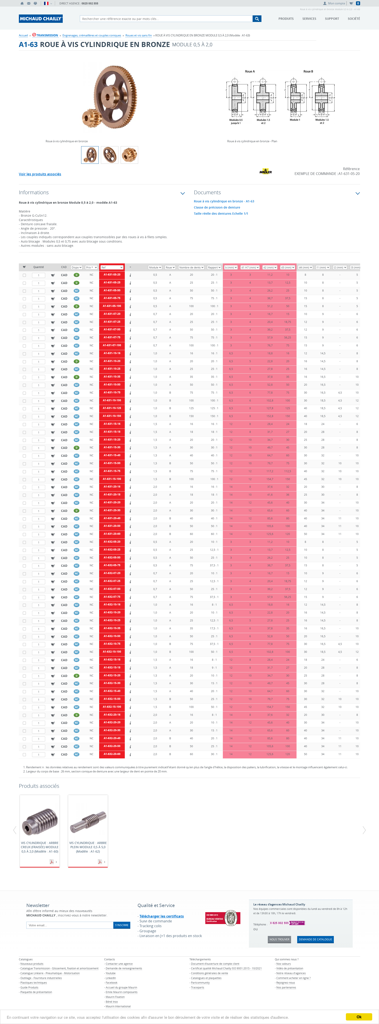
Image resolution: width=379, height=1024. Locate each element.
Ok (359, 1016)
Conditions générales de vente (209, 973)
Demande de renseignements (124, 968)
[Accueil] (22, 3)
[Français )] (48, 3)
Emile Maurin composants (122, 992)
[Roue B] (109, 155)
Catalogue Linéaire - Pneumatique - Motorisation (50, 973)
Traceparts (197, 987)
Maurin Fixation (115, 997)
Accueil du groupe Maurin (121, 987)
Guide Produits (29, 987)
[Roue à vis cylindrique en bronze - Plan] (280, 100)
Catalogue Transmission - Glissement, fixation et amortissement (59, 968)
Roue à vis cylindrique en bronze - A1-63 (224, 201)
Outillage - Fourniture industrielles (41, 978)
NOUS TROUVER (279, 939)
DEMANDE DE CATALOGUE (315, 939)
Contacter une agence (119, 963)
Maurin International (118, 1006)
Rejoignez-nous (285, 982)
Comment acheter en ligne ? (293, 978)
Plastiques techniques (33, 982)
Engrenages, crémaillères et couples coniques (92, 35)
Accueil (23, 35)
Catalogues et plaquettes (206, 978)
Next (172, 95)
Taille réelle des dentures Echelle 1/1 (221, 213)
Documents (52, 862)
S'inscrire (122, 925)
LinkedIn (111, 978)
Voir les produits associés (40, 174)
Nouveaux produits (31, 963)
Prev (47, 95)
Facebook (111, 982)
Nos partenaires (286, 987)
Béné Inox (112, 1001)
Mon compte (336, 3)
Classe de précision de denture (217, 207)
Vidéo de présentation (289, 968)
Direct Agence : (78, 3)
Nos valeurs (283, 963)
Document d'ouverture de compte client (215, 963)
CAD (64, 275)
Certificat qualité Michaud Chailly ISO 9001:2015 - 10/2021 (226, 968)
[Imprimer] (35, 3)
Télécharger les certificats (161, 916)
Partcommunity (200, 982)
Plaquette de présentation (36, 992)
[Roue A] (129, 155)
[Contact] (28, 3)
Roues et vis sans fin (138, 35)
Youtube (111, 973)
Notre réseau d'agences (291, 973)
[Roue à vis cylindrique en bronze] (109, 100)
